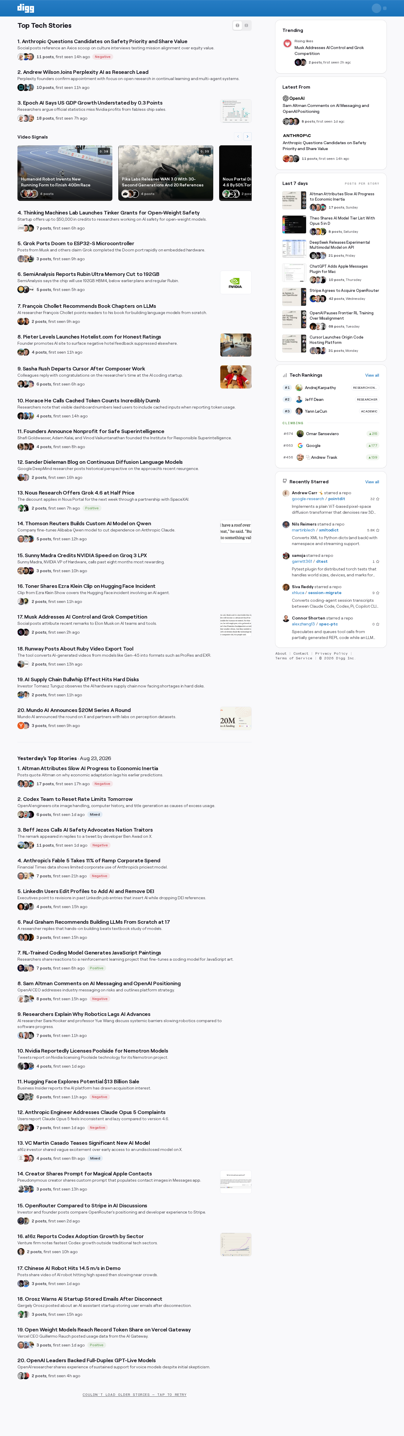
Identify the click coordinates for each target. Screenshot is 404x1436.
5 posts (43, 289)
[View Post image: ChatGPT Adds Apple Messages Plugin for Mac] (294, 273)
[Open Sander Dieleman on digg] (21, 477)
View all (372, 375)
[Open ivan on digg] (25, 352)
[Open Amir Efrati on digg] (25, 632)
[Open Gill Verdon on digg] (25, 1158)
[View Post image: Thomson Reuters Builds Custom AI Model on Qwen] (236, 532)
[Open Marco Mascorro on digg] (25, 384)
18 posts (45, 118)
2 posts (39, 321)
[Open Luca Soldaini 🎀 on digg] (25, 118)
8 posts (43, 998)
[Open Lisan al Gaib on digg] (25, 289)
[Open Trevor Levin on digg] (295, 121)
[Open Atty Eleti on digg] (25, 1375)
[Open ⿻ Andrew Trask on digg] (30, 118)
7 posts (43, 228)
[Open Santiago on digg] (134, 193)
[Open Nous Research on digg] (235, 193)
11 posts (45, 56)
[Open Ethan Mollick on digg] (30, 783)
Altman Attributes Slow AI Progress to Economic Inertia (342, 196)
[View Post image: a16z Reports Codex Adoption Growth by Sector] (236, 1244)
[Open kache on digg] (25, 845)
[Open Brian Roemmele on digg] (30, 258)
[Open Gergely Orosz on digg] (25, 1314)
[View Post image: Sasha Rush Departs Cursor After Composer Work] (236, 377)
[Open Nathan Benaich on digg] (21, 1066)
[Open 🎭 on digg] (25, 601)
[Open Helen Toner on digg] (21, 601)
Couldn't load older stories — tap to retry (134, 1395)
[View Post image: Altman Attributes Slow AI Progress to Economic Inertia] (294, 200)
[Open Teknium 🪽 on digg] (226, 193)
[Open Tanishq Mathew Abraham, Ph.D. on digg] (322, 255)
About (281, 653)
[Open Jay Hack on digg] (25, 875)
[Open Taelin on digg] (322, 231)
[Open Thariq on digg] (25, 1127)
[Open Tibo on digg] (21, 814)
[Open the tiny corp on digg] (30, 289)
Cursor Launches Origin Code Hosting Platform (336, 340)
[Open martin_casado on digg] (21, 1158)
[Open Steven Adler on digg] (291, 121)
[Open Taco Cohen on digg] (30, 87)
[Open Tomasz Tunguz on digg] (25, 694)
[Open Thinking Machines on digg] (21, 228)
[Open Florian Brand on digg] (30, 1096)
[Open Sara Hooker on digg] (21, 1035)
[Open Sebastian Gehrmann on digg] (21, 384)
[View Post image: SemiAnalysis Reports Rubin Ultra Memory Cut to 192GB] (236, 282)
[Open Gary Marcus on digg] (30, 56)
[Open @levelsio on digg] (21, 352)
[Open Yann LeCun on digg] (21, 783)
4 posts (39, 352)
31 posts (336, 351)
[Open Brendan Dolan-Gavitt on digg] (295, 158)
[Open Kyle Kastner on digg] (25, 477)
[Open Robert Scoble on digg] (21, 1096)
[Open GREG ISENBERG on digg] (25, 1220)
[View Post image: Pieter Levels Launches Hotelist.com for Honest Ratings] (236, 345)
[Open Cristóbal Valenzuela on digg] (21, 664)
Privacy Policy (331, 653)
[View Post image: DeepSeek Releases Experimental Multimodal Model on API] (294, 249)
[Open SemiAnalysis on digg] (21, 289)
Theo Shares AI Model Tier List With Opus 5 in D (342, 221)
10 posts (45, 87)
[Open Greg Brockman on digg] (21, 1375)
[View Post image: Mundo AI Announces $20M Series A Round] (236, 718)
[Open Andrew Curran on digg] (25, 998)
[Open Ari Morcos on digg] (25, 538)
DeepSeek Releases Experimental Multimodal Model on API (340, 245)
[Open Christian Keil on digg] (21, 1251)
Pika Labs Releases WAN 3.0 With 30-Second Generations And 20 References (162, 182)
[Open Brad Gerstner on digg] (25, 570)
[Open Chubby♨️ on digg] (21, 632)
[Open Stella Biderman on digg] (30, 228)
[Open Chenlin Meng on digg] (130, 193)
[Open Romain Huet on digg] (317, 279)
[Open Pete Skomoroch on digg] (21, 694)
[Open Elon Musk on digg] (21, 258)
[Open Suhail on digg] (21, 968)
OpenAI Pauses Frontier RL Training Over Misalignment (342, 316)
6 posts (43, 384)
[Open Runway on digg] (25, 664)
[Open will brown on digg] (25, 968)
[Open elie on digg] (30, 384)
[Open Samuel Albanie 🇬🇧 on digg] (25, 446)
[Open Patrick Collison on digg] (317, 298)
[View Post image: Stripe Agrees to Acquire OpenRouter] (294, 297)
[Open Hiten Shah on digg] (30, 1189)
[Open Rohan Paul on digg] (30, 875)
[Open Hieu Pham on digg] (30, 415)
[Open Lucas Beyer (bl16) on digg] (21, 415)
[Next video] (247, 136)
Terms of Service (293, 658)
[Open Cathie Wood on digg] (21, 1220)
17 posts (45, 783)
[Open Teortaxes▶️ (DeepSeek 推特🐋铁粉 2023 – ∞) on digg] (21, 1283)
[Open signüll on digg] (21, 1189)
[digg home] (25, 8)
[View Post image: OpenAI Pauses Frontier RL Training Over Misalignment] (294, 319)
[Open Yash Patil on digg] (25, 1345)
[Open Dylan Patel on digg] (21, 845)
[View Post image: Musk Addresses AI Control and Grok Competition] (236, 625)
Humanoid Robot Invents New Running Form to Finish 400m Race (56, 182)
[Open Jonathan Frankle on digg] (21, 446)
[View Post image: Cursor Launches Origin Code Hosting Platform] (294, 343)
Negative (103, 57)
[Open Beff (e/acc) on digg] (25, 258)
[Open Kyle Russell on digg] (30, 538)
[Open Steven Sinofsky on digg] (29, 193)
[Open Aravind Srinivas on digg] (21, 87)
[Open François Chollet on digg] (21, 321)
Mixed (95, 814)
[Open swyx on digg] (322, 350)
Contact (301, 653)
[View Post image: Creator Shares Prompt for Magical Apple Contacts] (236, 1182)
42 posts (336, 299)
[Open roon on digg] (25, 56)
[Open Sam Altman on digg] (313, 326)
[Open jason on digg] (322, 279)
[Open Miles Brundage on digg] (21, 56)
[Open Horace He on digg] (25, 415)
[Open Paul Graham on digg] (21, 906)
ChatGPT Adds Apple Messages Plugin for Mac (339, 269)
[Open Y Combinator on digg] (21, 725)
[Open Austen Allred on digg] (317, 231)
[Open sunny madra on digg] (30, 570)
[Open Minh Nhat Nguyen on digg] (286, 158)
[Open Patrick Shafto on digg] (30, 446)
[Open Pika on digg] (125, 193)
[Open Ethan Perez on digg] (25, 228)
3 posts (43, 258)
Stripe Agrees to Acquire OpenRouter (344, 290)
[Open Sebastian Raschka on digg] (25, 1035)
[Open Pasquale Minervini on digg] (30, 937)
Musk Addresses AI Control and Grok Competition (329, 50)
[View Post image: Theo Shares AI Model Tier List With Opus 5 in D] (294, 224)
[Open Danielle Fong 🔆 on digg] (24, 193)
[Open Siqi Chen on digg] (30, 1158)
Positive (92, 508)
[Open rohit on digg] (30, 906)
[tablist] (242, 25)
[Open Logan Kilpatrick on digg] (322, 298)
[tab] (237, 25)
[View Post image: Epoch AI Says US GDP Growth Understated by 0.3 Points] (236, 111)
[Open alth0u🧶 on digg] (25, 814)
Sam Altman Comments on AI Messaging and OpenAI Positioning (326, 108)
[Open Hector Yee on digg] (34, 193)
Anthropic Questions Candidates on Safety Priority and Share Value (324, 145)
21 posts (336, 255)
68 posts (336, 326)
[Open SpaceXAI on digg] (231, 193)
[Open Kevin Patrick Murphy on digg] (25, 87)
